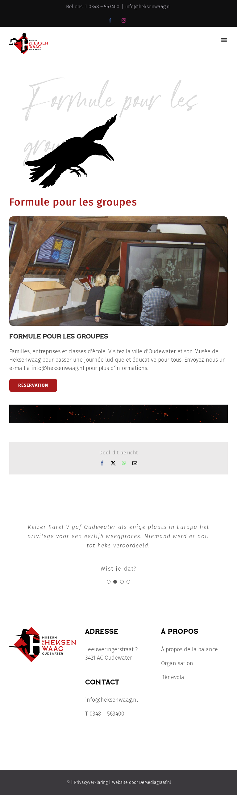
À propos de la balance (189, 649)
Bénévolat (173, 677)
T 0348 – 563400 (104, 713)
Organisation (177, 663)
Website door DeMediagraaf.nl (141, 782)
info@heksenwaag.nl (148, 7)
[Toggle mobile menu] (224, 40)
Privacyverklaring (91, 782)
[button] (108, 582)
